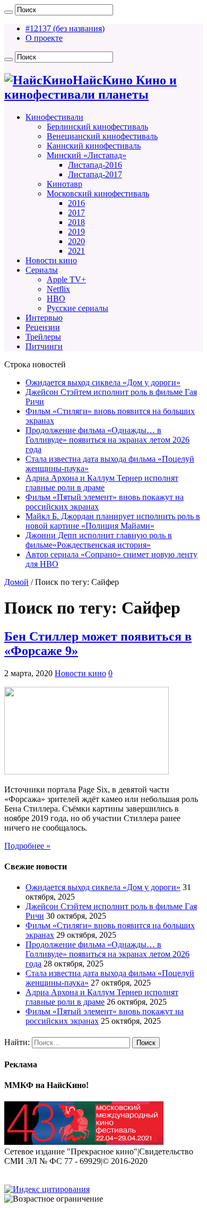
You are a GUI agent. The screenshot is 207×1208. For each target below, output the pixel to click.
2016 (76, 203)
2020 (76, 241)
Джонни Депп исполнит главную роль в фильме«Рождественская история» (98, 540)
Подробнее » (27, 845)
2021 (76, 250)
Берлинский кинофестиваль (97, 126)
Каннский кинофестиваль (94, 145)
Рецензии (42, 327)
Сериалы (41, 269)
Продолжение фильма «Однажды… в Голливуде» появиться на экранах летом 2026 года (107, 440)
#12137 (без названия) (65, 28)
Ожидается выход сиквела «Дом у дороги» (102, 382)
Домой (16, 581)
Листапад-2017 (95, 174)
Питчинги (44, 346)
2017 (76, 212)
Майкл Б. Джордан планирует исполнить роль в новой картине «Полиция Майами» (112, 521)
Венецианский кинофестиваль (102, 136)
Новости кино (51, 260)
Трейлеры (43, 336)
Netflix (58, 289)
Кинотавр (64, 183)
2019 (76, 231)
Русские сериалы (77, 308)
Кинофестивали (54, 117)
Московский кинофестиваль (98, 193)
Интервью (44, 317)
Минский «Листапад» (86, 155)
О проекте (44, 37)
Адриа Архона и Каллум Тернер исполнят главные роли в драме (101, 482)
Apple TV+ (66, 279)
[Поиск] (8, 12)
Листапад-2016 (95, 164)
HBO (56, 298)
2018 (76, 222)
